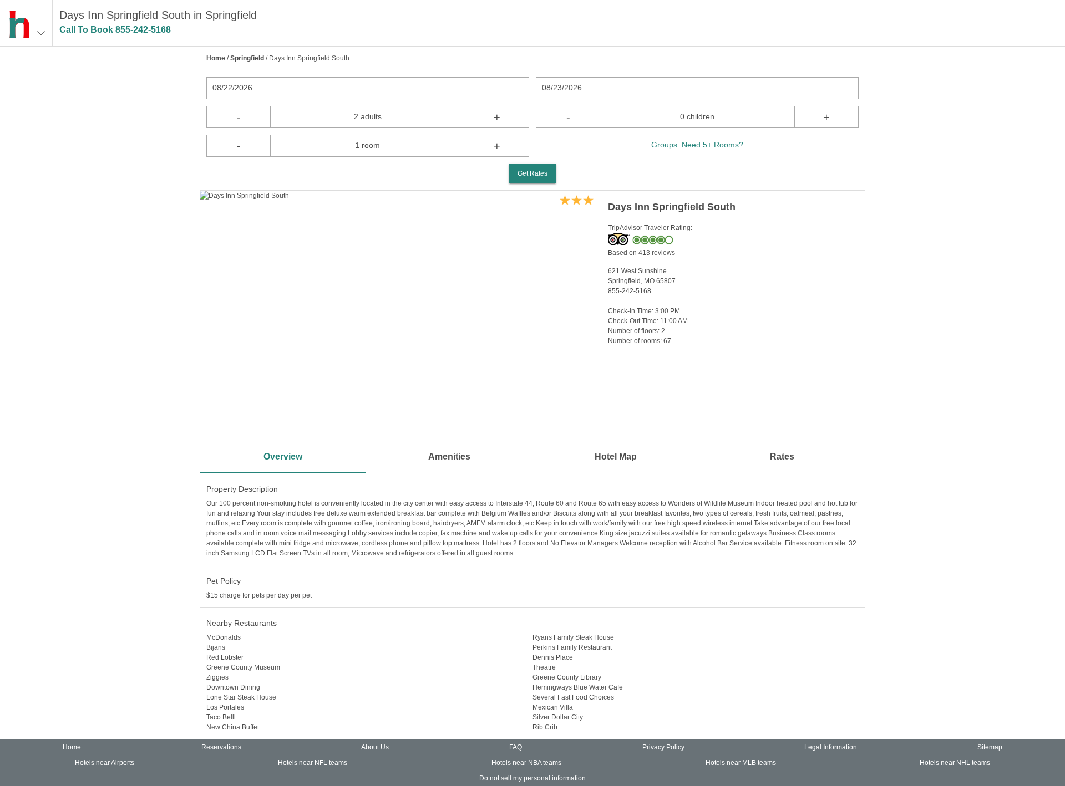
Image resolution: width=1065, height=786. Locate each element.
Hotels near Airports (104, 763)
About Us (375, 747)
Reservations (221, 747)
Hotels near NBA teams (526, 763)
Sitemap (989, 747)
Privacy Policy (663, 747)
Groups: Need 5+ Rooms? (697, 144)
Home (215, 58)
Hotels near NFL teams (312, 763)
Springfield (247, 58)
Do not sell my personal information (532, 778)
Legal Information (830, 747)
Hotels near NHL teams (955, 763)
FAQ (515, 747)
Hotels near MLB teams (741, 763)
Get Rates (532, 173)
